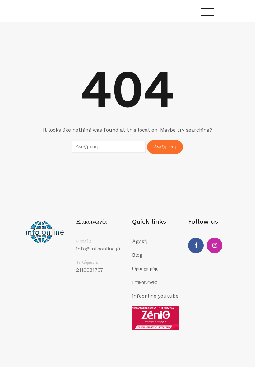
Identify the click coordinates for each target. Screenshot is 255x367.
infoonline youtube (155, 296)
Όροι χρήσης (145, 269)
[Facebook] (196, 245)
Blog (137, 255)
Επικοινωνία (144, 282)
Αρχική (139, 241)
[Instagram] (214, 245)
